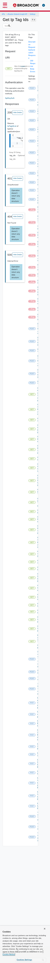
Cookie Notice (9, 954)
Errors (32, 71)
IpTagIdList (12, 126)
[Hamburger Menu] (5, 3)
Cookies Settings (24, 960)
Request (31, 47)
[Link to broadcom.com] (26, 5)
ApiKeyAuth (9, 98)
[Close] (44, 928)
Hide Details (17, 112)
